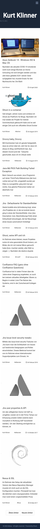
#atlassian (18, 161)
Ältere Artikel (13, 513)
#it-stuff (17, 257)
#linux (19, 503)
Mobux (10, 526)
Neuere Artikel (27, 513)
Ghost (35, 526)
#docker (17, 131)
